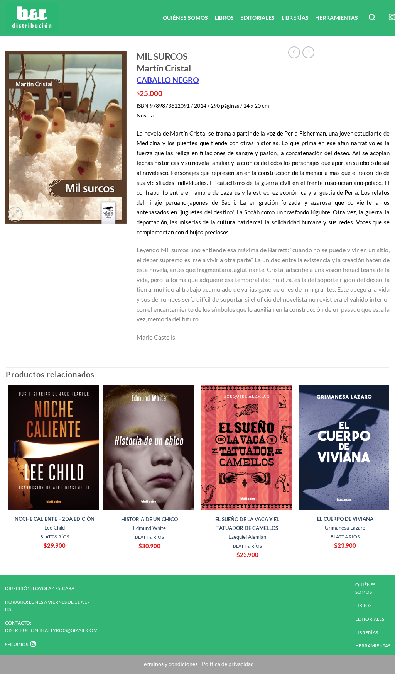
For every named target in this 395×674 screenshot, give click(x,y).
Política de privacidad (227, 663)
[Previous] (6, 479)
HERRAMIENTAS (336, 17)
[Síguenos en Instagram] (392, 17)
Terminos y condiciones (170, 663)
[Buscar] (372, 17)
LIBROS (224, 17)
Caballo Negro (168, 80)
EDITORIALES (257, 17)
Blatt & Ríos (54, 537)
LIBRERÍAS (295, 17)
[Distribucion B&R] (45, 18)
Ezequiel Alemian (247, 528)
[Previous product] (308, 52)
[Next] (389, 479)
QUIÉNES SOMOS (185, 17)
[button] (15, 214)
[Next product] (294, 52)
